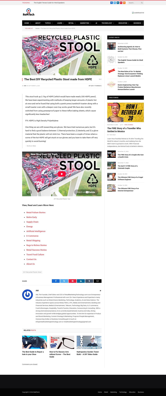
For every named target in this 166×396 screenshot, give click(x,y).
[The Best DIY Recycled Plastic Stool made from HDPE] (62, 55)
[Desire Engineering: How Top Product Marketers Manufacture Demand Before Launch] (111, 84)
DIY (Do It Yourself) (95, 85)
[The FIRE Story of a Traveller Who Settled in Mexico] (125, 112)
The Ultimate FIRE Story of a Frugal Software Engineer (130, 178)
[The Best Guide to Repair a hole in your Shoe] (34, 342)
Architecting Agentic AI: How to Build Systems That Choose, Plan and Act (129, 49)
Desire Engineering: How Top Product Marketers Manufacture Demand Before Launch (129, 87)
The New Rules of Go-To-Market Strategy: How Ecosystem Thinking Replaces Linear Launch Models (130, 74)
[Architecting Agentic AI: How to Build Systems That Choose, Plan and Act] (111, 46)
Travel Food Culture (35, 254)
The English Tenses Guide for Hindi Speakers (49, 3)
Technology (107, 23)
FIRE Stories (113, 104)
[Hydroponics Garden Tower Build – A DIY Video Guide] (89, 342)
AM (25, 85)
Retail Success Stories (36, 250)
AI (96, 23)
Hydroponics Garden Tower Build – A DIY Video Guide (88, 353)
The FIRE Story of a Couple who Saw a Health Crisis (131, 156)
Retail (71, 23)
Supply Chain (32, 222)
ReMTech (36, 392)
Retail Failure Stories (35, 212)
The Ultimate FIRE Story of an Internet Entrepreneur (128, 190)
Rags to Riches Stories (36, 245)
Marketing (84, 23)
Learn (59, 23)
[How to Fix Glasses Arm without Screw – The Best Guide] (61, 342)
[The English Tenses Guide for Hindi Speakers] (111, 59)
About (38, 23)
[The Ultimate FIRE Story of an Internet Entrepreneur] (111, 188)
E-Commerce (32, 236)
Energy (29, 226)
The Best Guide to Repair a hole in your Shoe (33, 353)
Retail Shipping (33, 240)
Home (26, 23)
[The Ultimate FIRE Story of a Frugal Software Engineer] (111, 176)
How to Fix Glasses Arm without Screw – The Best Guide (59, 354)
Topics (48, 23)
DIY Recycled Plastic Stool (32, 272)
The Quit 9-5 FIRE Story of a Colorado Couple (128, 167)
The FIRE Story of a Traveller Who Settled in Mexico (124, 130)
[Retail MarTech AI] (28, 12)
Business (137, 23)
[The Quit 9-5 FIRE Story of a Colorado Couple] (111, 165)
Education (123, 23)
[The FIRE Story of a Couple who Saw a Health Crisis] (111, 154)
